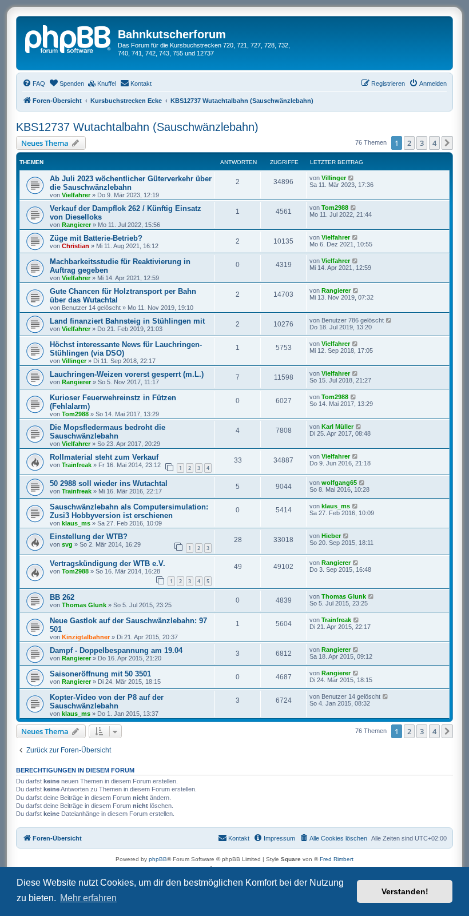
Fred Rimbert (336, 859)
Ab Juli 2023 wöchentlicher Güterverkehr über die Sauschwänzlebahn (131, 183)
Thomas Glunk (84, 605)
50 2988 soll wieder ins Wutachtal (109, 483)
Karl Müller (337, 426)
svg (67, 544)
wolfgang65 (339, 482)
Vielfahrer (76, 195)
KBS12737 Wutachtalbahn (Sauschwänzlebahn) (137, 127)
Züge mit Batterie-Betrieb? (96, 238)
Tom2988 (334, 207)
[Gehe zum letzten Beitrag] (351, 177)
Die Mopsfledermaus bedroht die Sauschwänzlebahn (107, 431)
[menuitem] (33, 83)
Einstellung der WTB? (89, 536)
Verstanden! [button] (404, 891)
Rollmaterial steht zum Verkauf (104, 457)
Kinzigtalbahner (86, 637)
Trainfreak (77, 464)
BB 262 (62, 597)
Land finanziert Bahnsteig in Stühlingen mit (127, 321)
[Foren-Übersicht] (68, 37)
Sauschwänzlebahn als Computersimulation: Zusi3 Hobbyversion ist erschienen (129, 511)
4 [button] (434, 143)
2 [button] (409, 143)
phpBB (158, 859)
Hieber (331, 535)
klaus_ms (76, 523)
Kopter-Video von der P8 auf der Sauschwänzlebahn (107, 701)
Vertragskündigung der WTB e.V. (107, 563)
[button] (447, 143)
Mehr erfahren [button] (88, 898)
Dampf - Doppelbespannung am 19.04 (116, 650)
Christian (75, 245)
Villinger (333, 177)
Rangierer (76, 224)
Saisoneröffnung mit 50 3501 (100, 674)
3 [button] (422, 143)
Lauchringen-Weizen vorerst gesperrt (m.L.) (127, 374)
